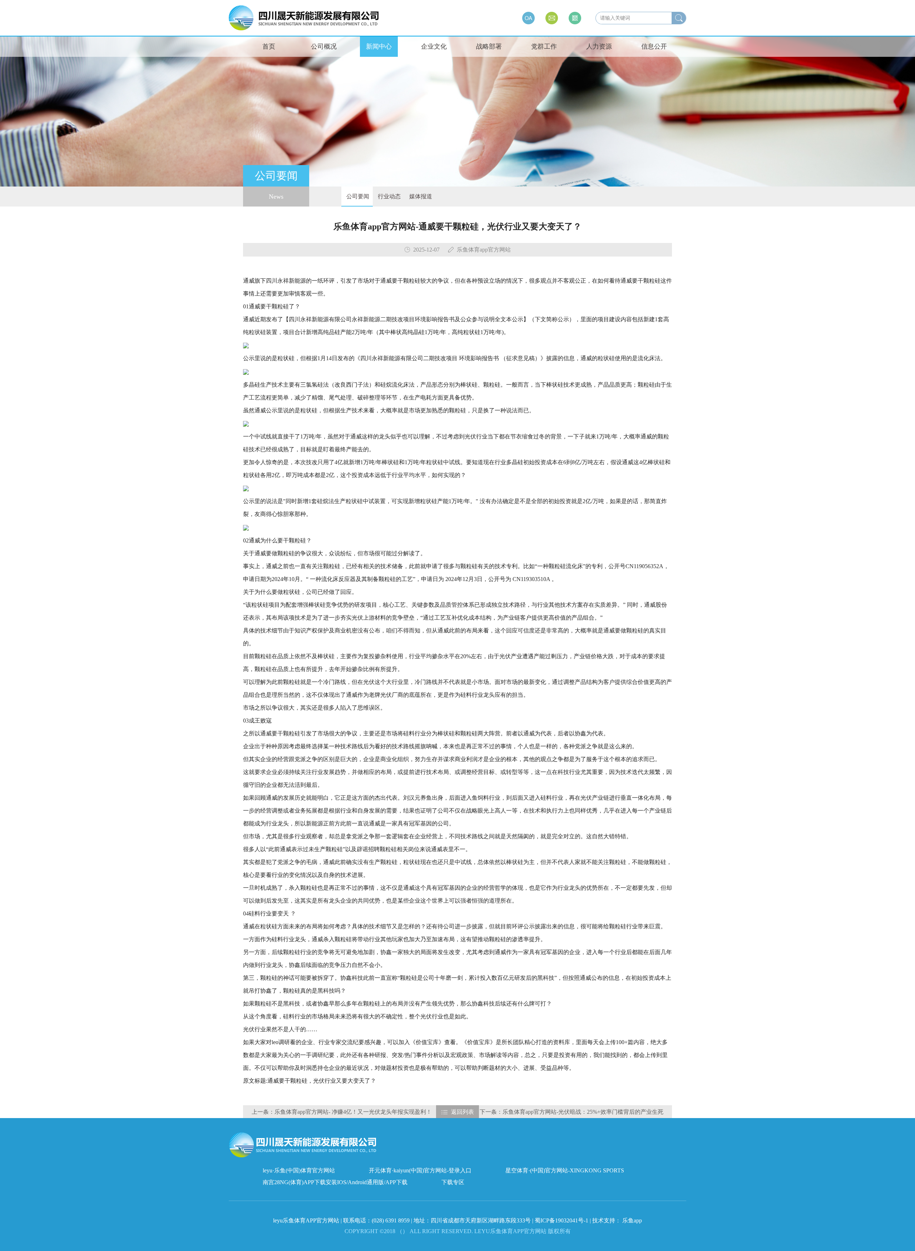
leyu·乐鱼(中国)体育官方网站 (299, 1170)
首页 (268, 46)
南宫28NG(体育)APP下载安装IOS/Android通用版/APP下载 (335, 1182)
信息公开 (654, 46)
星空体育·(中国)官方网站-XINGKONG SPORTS (564, 1170)
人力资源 (599, 46)
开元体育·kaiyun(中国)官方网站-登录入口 (420, 1170)
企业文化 (434, 46)
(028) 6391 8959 (391, 1220)
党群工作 (544, 46)
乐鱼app (632, 1220)
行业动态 (388, 196)
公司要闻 (357, 196)
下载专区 (452, 1182)
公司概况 (324, 46)
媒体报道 (420, 196)
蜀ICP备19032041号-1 (561, 1220)
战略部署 (489, 46)
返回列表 (462, 1112)
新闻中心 (379, 46)
